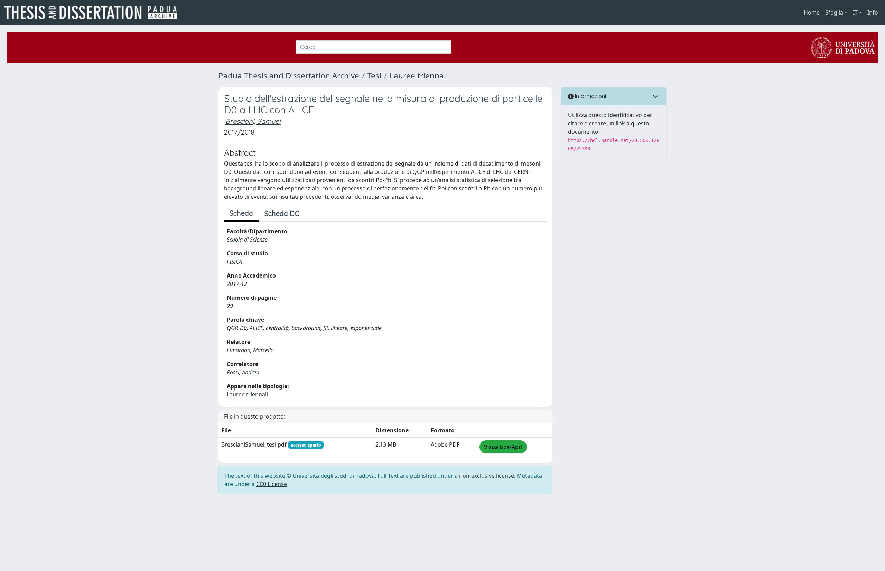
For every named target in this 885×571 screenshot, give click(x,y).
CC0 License (271, 484)
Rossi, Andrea (243, 372)
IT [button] (855, 12)
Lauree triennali (419, 75)
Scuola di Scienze (247, 239)
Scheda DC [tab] (281, 213)
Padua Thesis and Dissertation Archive (288, 75)
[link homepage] (93, 12)
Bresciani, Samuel (253, 121)
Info (872, 12)
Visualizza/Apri (503, 447)
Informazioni (590, 96)
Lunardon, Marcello (250, 350)
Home (812, 12)
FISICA (234, 261)
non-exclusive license (486, 475)
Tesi (374, 75)
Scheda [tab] (241, 213)
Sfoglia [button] (834, 12)
